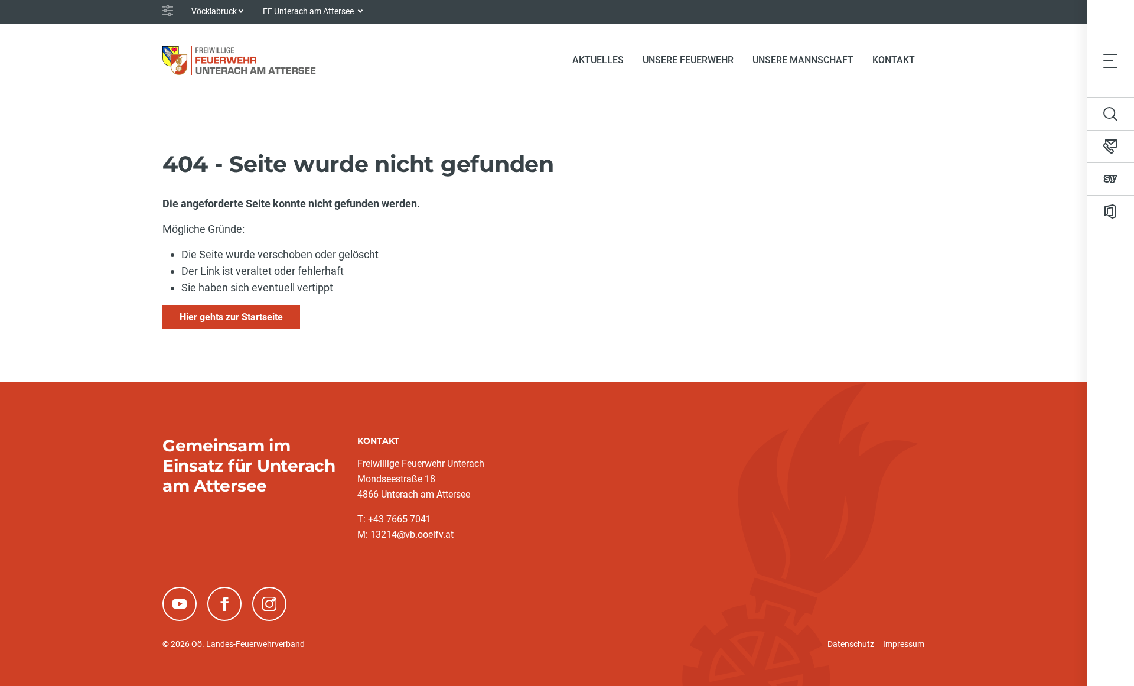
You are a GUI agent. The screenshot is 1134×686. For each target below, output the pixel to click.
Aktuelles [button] (598, 60)
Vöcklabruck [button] (214, 11)
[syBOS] (1110, 179)
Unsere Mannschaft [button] (802, 60)
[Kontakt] (1110, 146)
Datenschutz (850, 644)
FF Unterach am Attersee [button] (309, 11)
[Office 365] (1110, 211)
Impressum (903, 644)
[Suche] (1110, 114)
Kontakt (893, 60)
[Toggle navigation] (1110, 60)
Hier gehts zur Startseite (231, 317)
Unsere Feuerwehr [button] (688, 60)
